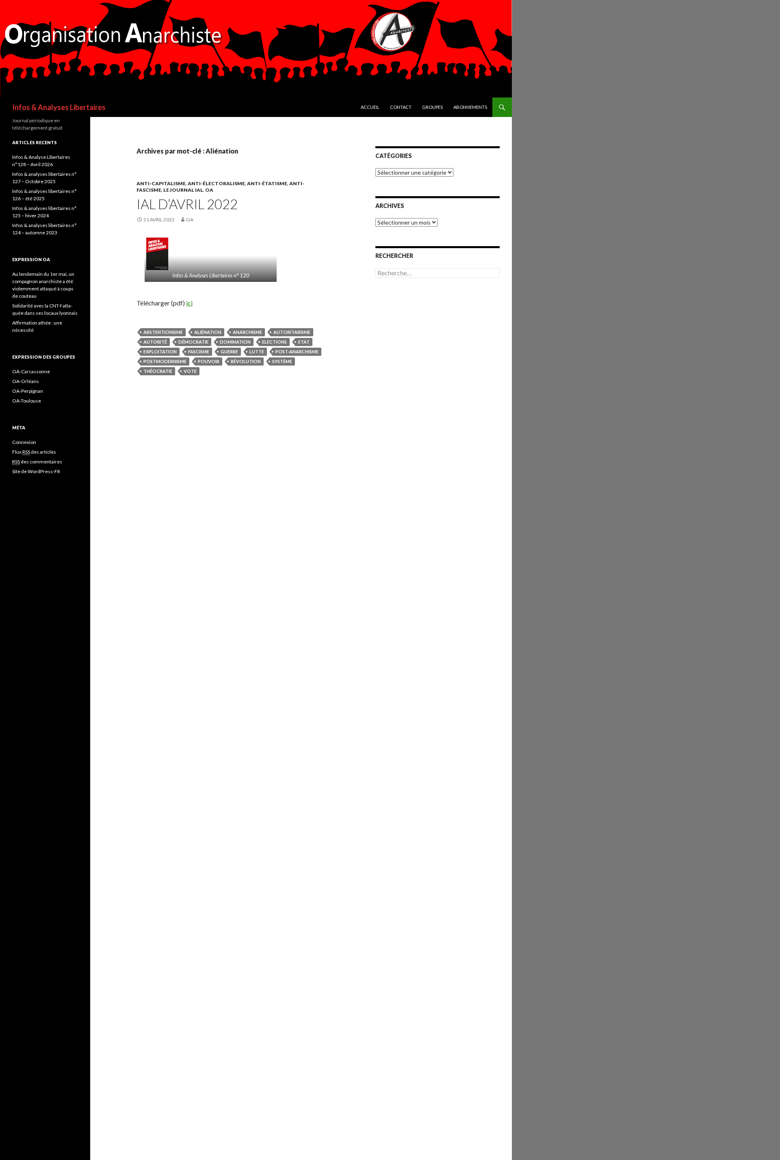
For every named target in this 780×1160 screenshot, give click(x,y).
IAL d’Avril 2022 (187, 204)
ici (189, 303)
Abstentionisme (163, 332)
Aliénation (207, 332)
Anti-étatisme (267, 183)
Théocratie (157, 371)
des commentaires (37, 462)
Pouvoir (208, 361)
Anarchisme (247, 332)
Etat (304, 341)
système (282, 361)
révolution (246, 361)
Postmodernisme (164, 361)
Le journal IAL (183, 190)
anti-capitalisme (161, 183)
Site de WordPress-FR (36, 471)
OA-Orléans (25, 381)
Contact (401, 107)
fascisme (198, 351)
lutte (256, 351)
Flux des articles (34, 452)
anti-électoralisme (216, 183)
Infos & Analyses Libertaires (59, 107)
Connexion (24, 442)
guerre (229, 351)
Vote (190, 371)
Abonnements (470, 107)
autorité (155, 341)
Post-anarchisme (296, 351)
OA (209, 190)
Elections (274, 341)
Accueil (370, 107)
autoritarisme (291, 332)
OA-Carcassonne (31, 371)
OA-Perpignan (27, 391)
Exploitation (160, 351)
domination (235, 341)
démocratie (193, 341)
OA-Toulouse (26, 401)
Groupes (432, 107)
